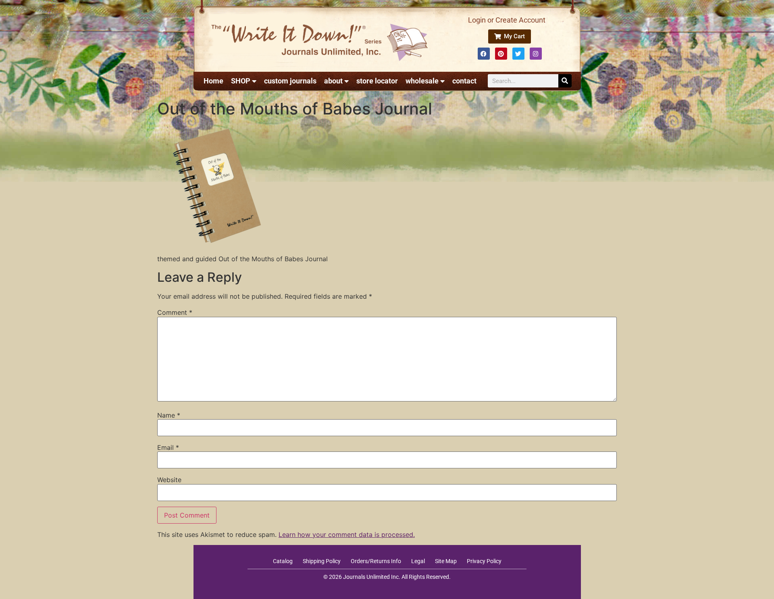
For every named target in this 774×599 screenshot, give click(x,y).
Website (169, 479)
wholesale (422, 81)
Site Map (446, 561)
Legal (418, 561)
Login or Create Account (506, 20)
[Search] (565, 80)
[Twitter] (518, 54)
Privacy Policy (484, 561)
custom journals (290, 81)
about (333, 81)
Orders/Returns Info (376, 561)
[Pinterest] (501, 54)
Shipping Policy (322, 561)
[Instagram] (536, 54)
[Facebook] (484, 54)
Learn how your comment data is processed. (347, 534)
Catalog (283, 561)
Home (213, 81)
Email (168, 447)
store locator (377, 81)
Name (168, 415)
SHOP (240, 81)
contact (464, 81)
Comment (174, 312)
